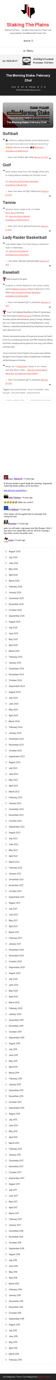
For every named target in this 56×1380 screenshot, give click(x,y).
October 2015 (15, 1313)
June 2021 (13, 914)
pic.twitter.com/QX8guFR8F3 (17, 255)
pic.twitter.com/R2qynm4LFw (17, 220)
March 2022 (14, 862)
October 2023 (15, 750)
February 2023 (15, 797)
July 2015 (13, 1330)
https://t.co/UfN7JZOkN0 (19, 181)
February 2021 (15, 938)
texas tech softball (18, 393)
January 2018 (15, 1155)
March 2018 (14, 1143)
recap (20, 316)
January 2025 (15, 663)
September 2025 (17, 616)
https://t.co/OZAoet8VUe (37, 370)
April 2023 (13, 786)
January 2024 (15, 733)
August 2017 (14, 1184)
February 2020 (15, 1008)
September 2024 (17, 686)
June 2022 (13, 844)
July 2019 (13, 1049)
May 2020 (13, 991)
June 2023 (13, 774)
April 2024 (13, 715)
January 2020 (15, 1014)
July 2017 (13, 1190)
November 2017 (16, 1166)
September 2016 (16, 1248)
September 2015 (16, 1319)
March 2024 (14, 721)
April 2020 (13, 996)
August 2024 (15, 692)
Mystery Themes (44, 1377)
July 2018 (13, 1119)
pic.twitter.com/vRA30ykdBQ (16, 296)
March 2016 (14, 1283)
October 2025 (15, 610)
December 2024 (16, 668)
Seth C (28, 118)
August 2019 (14, 1043)
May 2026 (13, 569)
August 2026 (14, 551)
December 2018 (16, 1090)
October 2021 (15, 891)
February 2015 (15, 1360)
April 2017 (13, 1207)
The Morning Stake (15, 113)
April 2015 (13, 1348)
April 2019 (13, 1067)
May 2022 (13, 850)
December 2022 (16, 809)
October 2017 (15, 1172)
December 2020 (16, 950)
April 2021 (13, 926)
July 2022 (13, 838)
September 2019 (16, 1037)
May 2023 (13, 780)
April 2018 (13, 1137)
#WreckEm (39, 147)
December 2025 (16, 598)
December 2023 (16, 739)
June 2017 (13, 1196)
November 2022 (16, 815)
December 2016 (16, 1231)
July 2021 (13, 909)
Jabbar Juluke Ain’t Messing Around (17, 400)
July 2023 (13, 768)
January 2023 (15, 803)
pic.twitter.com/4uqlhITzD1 (16, 185)
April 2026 (13, 575)
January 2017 (15, 1225)
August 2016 (14, 1254)
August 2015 (14, 1324)
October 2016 (15, 1242)
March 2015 (14, 1354)
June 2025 (13, 633)
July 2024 (13, 698)
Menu (30, 50)
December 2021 (16, 879)
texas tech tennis (33, 393)
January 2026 (15, 592)
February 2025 (15, 657)
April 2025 (13, 645)
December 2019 (16, 1020)
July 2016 (13, 1260)
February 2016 (15, 1289)
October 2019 (15, 1032)
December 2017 (16, 1160)
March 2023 (14, 791)
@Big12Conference (19, 289)
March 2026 (14, 581)
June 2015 (13, 1336)
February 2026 (15, 586)
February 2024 (16, 727)
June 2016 (13, 1266)
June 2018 (13, 1125)
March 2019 (14, 1073)
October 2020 (15, 961)
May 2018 (13, 1131)
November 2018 (16, 1096)
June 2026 (13, 563)
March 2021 (14, 932)
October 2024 (15, 680)
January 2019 (15, 1084)
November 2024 (16, 674)
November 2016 (16, 1237)
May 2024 (13, 709)
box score (27, 316)
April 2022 (13, 856)
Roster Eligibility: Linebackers (41, 400)
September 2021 (16, 897)
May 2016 (13, 1272)
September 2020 (17, 967)
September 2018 (16, 1108)
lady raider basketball (18, 389)
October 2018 (15, 1102)
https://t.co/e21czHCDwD (21, 293)
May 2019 (13, 1061)
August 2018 (14, 1114)
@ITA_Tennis (10, 213)
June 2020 (13, 985)
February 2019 (15, 1078)
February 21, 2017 (41, 157)
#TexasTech (22, 366)
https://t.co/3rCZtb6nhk (18, 251)
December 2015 (16, 1301)
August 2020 (15, 973)
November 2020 (16, 955)
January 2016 (15, 1295)
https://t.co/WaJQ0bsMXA (19, 216)
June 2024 (13, 704)
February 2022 (15, 868)
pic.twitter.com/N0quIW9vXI (26, 374)
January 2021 (15, 944)
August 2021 (14, 903)
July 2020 (13, 979)
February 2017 (15, 1219)
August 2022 (14, 832)
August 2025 (14, 622)
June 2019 (13, 1055)
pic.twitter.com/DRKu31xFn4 (16, 151)
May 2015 (13, 1342)
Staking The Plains (28, 25)
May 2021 (13, 920)
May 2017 (13, 1201)
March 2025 (14, 651)
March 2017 (14, 1213)
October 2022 (15, 821)
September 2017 (16, 1178)
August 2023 (14, 762)
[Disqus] (28, 437)
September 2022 (17, 827)
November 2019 (16, 1026)
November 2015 (16, 1307)
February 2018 (15, 1149)
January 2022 (15, 873)
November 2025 (16, 604)
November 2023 (16, 745)
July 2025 (13, 627)
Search (27, 41)
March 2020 (14, 1002)
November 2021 (16, 885)
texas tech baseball (35, 389)
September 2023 (17, 756)
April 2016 (13, 1278)
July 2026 (13, 557)
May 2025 (13, 639)
